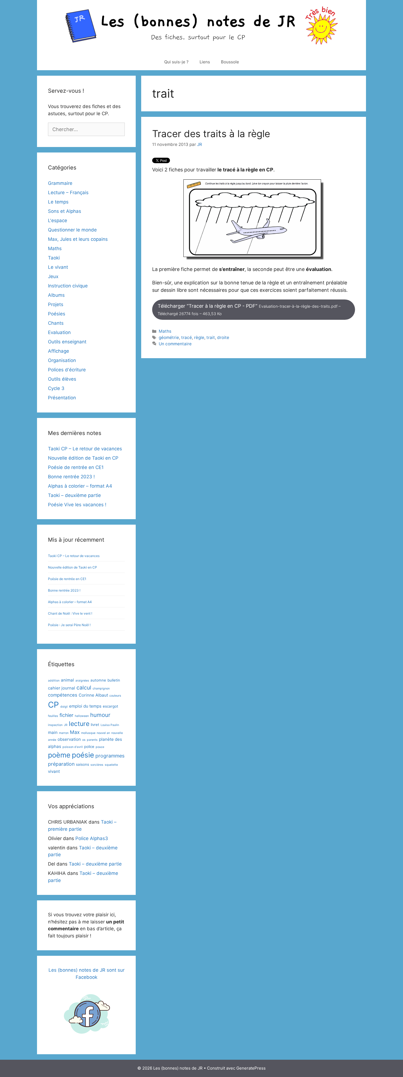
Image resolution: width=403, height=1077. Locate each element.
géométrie (169, 337)
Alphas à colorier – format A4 (80, 486)
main (53, 732)
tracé (186, 337)
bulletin (113, 680)
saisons (82, 764)
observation (69, 739)
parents (92, 740)
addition (53, 680)
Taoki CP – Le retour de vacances (85, 448)
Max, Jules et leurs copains (78, 239)
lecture (79, 724)
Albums (56, 295)
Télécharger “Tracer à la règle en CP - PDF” (249, 309)
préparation (61, 764)
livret (95, 724)
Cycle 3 (56, 388)
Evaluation (59, 332)
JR (65, 725)
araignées (82, 680)
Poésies (56, 313)
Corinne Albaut (93, 695)
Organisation (62, 360)
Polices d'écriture (67, 369)
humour (100, 714)
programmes (109, 756)
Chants (56, 323)
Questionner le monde (72, 230)
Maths (165, 331)
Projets (55, 304)
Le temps (58, 202)
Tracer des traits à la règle (211, 133)
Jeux (53, 276)
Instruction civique (68, 286)
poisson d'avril (73, 747)
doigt (64, 706)
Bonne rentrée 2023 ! (71, 476)
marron (64, 733)
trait (210, 337)
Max (75, 732)
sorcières (96, 765)
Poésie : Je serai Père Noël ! (69, 625)
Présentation (62, 397)
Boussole (230, 61)
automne (98, 680)
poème (59, 755)
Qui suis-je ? (176, 61)
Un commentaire (175, 343)
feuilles (53, 716)
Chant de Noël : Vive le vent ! (70, 613)
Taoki (54, 258)
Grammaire (60, 183)
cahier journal (61, 688)
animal (67, 680)
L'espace (57, 220)
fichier (66, 715)
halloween (82, 716)
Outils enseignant (67, 341)
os (84, 740)
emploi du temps (85, 706)
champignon (101, 688)
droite (223, 337)
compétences (62, 695)
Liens (205, 61)
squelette (111, 765)
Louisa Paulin (110, 725)
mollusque (88, 733)
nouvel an (103, 733)
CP (53, 704)
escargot (110, 706)
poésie (83, 755)
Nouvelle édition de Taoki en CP (83, 458)
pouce (100, 747)
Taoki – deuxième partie (74, 495)
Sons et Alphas (64, 211)
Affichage (58, 351)
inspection (55, 725)
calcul (83, 687)
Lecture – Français (68, 192)
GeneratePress (251, 1068)
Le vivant (58, 267)
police (89, 746)
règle (199, 337)
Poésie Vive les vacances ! (77, 504)
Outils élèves (62, 379)
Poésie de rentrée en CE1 (76, 467)
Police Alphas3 (91, 838)
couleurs (115, 695)
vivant (54, 771)
